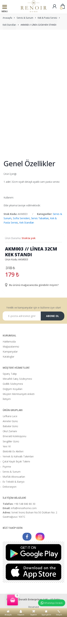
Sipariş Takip (10, 373)
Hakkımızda (9, 341)
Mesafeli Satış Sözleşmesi (17, 378)
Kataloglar (8, 356)
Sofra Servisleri (21, 218)
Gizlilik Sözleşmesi (13, 383)
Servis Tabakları (40, 218)
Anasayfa (7, 17)
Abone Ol (52, 316)
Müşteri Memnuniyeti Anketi (18, 394)
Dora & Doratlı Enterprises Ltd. (28, 599)
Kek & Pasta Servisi (47, 17)
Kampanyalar (10, 351)
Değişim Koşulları (12, 389)
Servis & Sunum (25, 17)
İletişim (7, 399)
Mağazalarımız (11, 346)
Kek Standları (9, 24)
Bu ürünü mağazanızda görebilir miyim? (33, 285)
